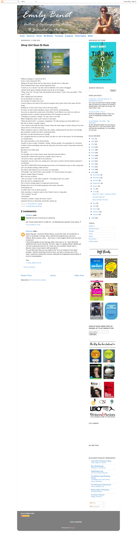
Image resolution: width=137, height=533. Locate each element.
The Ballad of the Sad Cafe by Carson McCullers (100, 480)
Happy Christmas (96, 496)
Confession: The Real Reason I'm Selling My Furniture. (100, 99)
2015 (93, 155)
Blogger (72, 528)
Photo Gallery (80, 36)
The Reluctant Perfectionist (101, 485)
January (96, 214)
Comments (95, 506)
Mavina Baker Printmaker (100, 490)
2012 (93, 164)
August (95, 186)
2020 (93, 141)
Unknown (29, 231)
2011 (93, 167)
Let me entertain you (97, 486)
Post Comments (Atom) (38, 280)
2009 (93, 172)
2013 (93, 161)
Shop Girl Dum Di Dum (100, 200)
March (95, 209)
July (94, 189)
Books (39, 36)
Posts (93, 503)
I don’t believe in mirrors (98, 462)
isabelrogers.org (97, 471)
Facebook (59, 36)
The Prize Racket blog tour (99, 473)
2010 (93, 169)
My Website (48, 36)
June (95, 191)
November (96, 177)
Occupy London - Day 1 (97, 112)
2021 (93, 138)
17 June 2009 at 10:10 (33, 263)
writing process (94, 228)
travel (91, 234)
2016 (93, 152)
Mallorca (92, 226)
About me (31, 36)
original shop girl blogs (34, 206)
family (91, 236)
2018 (93, 147)
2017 (93, 150)
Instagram (69, 36)
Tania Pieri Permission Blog (101, 461)
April (94, 206)
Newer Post (26, 275)
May (94, 203)
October (96, 180)
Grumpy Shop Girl (98, 197)
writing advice (93, 241)
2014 (93, 158)
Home (22, 36)
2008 (93, 218)
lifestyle (91, 231)
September (97, 183)
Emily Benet (32, 204)
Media (90, 36)
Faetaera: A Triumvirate (98, 468)
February (96, 212)
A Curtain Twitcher (97, 495)
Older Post (79, 275)
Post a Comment (29, 267)
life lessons (92, 239)
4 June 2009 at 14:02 (33, 225)
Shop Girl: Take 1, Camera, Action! (104, 194)
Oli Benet (29, 215)
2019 (93, 144)
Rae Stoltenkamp (97, 466)
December (96, 175)
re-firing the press (96, 491)
